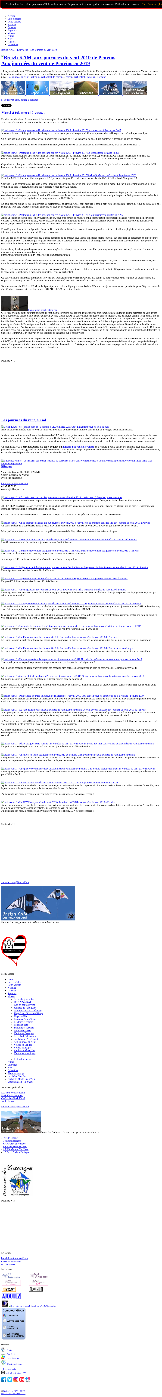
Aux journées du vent (24, 1042)
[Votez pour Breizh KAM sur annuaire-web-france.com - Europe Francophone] (38, 1278)
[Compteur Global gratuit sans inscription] (13, 1339)
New (10, 38)
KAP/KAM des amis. (12, 1095)
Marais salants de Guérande (27, 1010)
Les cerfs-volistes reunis (13, 1092)
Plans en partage (16, 1073)
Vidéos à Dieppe (22, 1047)
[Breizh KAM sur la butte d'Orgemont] (62, 94)
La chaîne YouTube (17, 1076)
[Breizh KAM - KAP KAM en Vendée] (111, 94)
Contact (10, 1350)
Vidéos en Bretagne (24, 1033)
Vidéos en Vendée (23, 1044)
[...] (17, 1195)
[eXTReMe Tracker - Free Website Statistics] (5, 1306)
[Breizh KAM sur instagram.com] (15, 1381)
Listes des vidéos (22, 1059)
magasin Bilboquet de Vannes (78, 446)
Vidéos (11, 33)
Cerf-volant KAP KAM (13, 1098)
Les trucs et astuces (23, 1022)
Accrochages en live (24, 999)
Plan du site (12, 1354)
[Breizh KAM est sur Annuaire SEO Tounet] (36, 1291)
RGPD (22, 1391)
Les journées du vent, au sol (23, 420)
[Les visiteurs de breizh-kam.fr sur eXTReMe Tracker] (32, 1306)
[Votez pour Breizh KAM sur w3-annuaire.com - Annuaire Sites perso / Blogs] (11, 1278)
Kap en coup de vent (24, 1004)
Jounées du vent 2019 (25, 1007)
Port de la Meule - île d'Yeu (21, 1079)
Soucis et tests (21, 1024)
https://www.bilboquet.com (14, 483)
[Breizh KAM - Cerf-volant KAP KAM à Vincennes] (86, 94)
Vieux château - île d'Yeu (20, 1081)
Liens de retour (13, 1358)
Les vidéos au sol (22, 1030)
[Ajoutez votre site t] (11, 1298)
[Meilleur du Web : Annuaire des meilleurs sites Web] (9, 1291)
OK (143, 4)
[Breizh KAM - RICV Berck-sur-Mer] (13, 94)
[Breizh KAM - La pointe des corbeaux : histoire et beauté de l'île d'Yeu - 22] (21, 1132)
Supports (12, 30)
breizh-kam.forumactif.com (14, 1258)
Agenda (12, 41)
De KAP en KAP (22, 1002)
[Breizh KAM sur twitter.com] (9, 1381)
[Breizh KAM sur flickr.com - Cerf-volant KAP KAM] (27, 1381)
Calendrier (13, 44)
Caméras (12, 27)
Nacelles (12, 24)
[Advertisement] (81, 387)
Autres (11, 36)
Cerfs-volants (14, 21)
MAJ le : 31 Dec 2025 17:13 (13, 1393)
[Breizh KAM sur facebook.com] (3, 1381)
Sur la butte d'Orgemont (26, 1039)
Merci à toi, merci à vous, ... (24, 112)
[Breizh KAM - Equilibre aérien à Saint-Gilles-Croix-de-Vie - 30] (38, 919)
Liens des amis (9, 1369)
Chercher (12, 1064)
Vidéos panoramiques (24, 1053)
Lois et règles (14, 18)
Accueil (11, 16)
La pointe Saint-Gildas (25, 1019)
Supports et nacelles (24, 1027)
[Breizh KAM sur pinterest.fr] (21, 1381)
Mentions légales (14, 1364)
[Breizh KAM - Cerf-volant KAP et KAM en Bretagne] (135, 94)
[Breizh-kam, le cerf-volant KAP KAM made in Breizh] (25, 10)
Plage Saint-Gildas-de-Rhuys (28, 1013)
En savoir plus (155, 4)
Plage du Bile (20, 1016)
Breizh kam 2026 (10, 1391)
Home (11, 979)
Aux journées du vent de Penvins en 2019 (45, 63)
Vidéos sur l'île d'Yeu (24, 1050)
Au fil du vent (8, 1101)
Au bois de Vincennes (25, 1036)
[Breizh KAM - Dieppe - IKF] (38, 94)
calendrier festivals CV (16, 1373)
